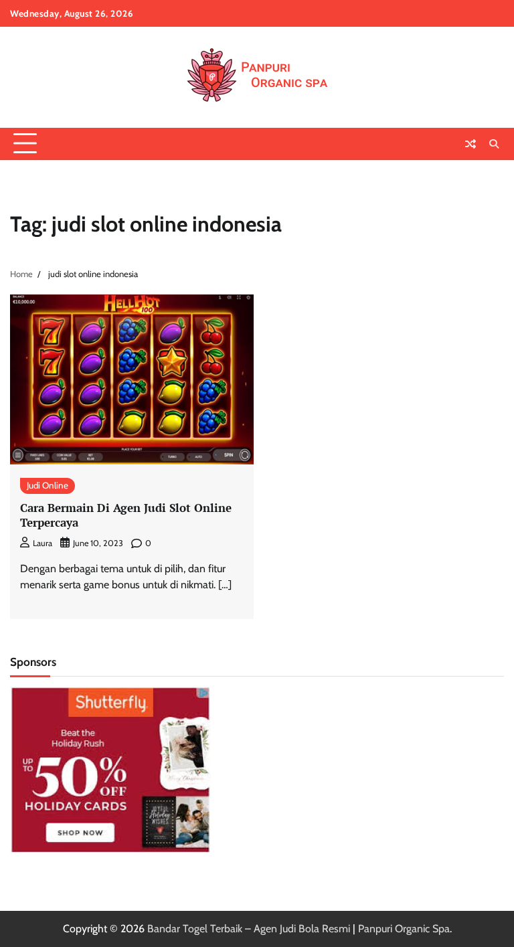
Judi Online (47, 485)
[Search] (494, 144)
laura (42, 543)
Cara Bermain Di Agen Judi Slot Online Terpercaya (126, 515)
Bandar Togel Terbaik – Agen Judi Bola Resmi (248, 928)
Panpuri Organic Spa (404, 928)
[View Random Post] (470, 144)
